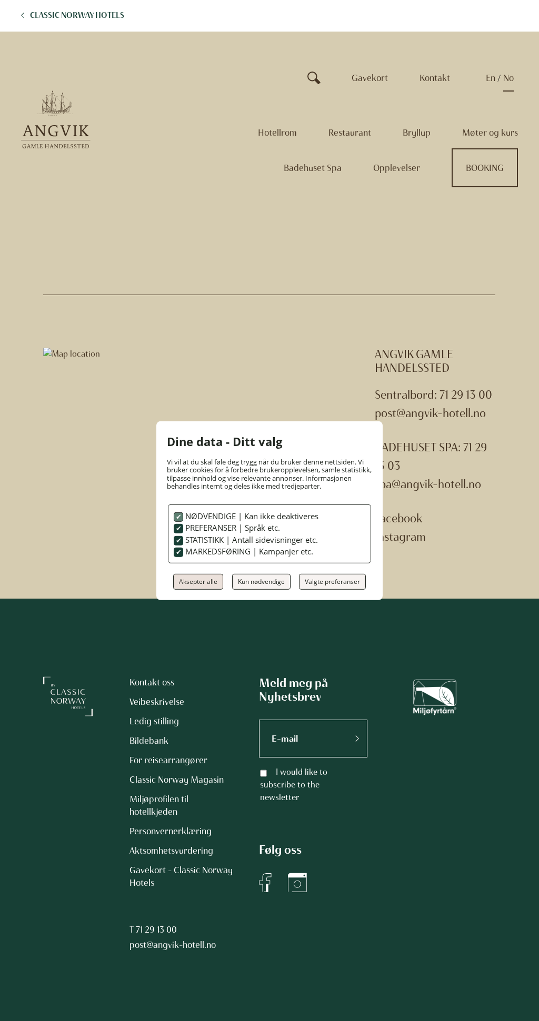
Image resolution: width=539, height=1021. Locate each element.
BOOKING (485, 168)
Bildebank (148, 740)
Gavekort (370, 78)
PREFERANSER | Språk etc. (231, 527)
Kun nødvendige (261, 581)
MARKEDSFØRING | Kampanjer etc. (248, 551)
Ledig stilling (154, 721)
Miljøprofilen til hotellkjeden (158, 805)
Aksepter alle (198, 581)
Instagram (400, 537)
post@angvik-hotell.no (430, 413)
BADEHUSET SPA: (418, 447)
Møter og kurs (490, 132)
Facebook (398, 518)
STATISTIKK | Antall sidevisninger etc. (250, 539)
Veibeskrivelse (156, 701)
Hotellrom (277, 132)
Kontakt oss (151, 682)
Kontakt (435, 78)
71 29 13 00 (156, 929)
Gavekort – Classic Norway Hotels (181, 876)
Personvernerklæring (170, 831)
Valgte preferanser (332, 581)
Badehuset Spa (313, 168)
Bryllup (417, 132)
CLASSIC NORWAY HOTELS (77, 15)
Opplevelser (396, 168)
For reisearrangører (168, 760)
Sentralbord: (407, 395)
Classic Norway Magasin (176, 779)
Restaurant (349, 132)
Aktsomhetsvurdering (171, 850)
